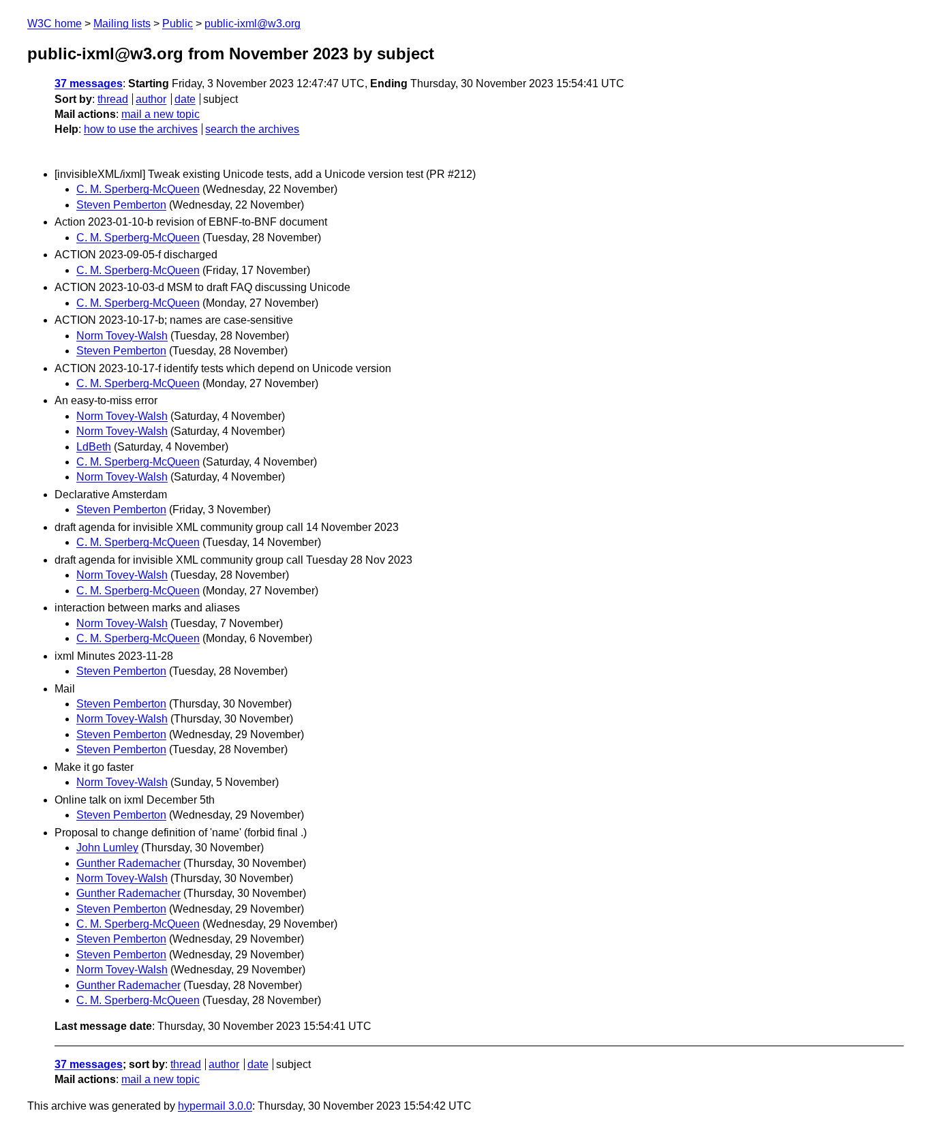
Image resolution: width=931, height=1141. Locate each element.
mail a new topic (160, 114)
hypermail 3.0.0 (215, 1106)
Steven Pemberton (121, 205)
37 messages (89, 83)
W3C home (54, 23)
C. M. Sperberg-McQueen (138, 189)
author (151, 99)
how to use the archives (141, 129)
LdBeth (93, 447)
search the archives (252, 129)
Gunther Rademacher (128, 863)
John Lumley (107, 847)
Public (177, 23)
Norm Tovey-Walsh (122, 335)
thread (112, 99)
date (185, 99)
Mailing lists (122, 23)
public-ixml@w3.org (252, 23)
